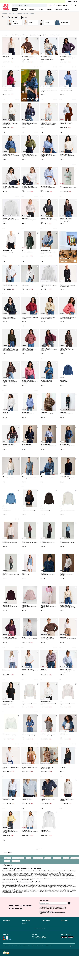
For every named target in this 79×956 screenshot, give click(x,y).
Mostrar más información (39, 928)
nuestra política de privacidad (46, 911)
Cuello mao (7, 861)
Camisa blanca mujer (38, 858)
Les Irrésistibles (58, 9)
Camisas (32, 13)
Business (67, 9)
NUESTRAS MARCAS (64, 920)
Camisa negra (48, 858)
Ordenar (5, 35)
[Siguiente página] (41, 849)
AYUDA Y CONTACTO (6, 920)
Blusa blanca (66, 858)
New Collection (32, 9)
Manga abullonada (16, 861)
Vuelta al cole (23, 9)
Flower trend (49, 9)
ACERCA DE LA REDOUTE (46, 920)
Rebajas (41, 9)
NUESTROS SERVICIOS (26, 920)
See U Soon (28, 858)
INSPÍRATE (24, 923)
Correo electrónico (44, 900)
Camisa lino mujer (57, 858)
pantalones (64, 873)
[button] (74, 5)
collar (8, 876)
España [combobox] (73, 946)
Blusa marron (7, 858)
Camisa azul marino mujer (18, 858)
